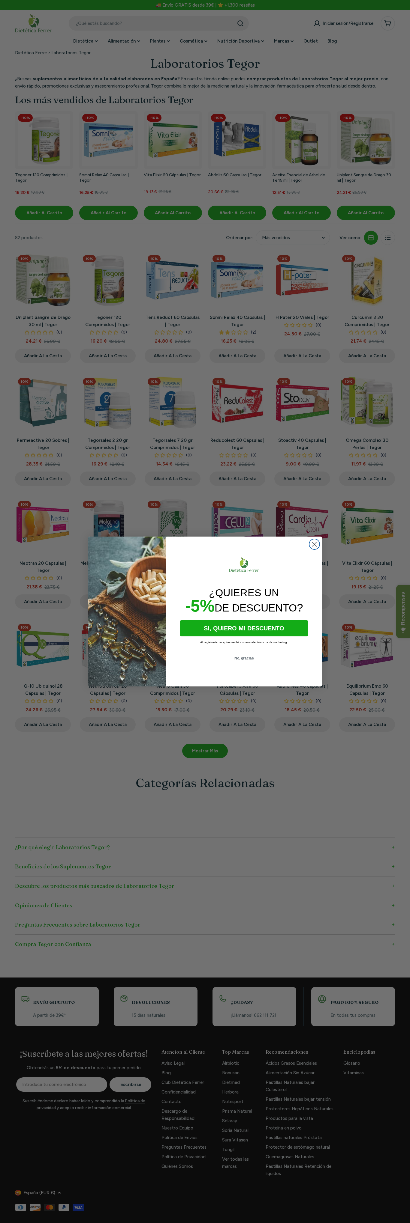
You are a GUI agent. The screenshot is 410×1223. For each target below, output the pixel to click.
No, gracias (244, 658)
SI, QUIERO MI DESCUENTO (244, 628)
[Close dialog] (314, 544)
